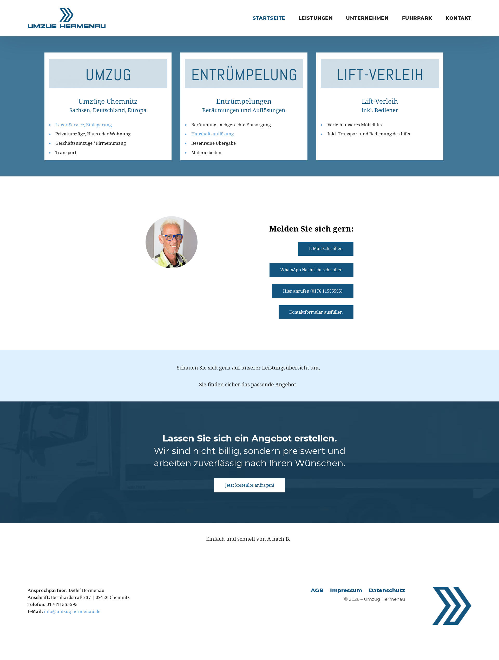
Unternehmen (367, 18)
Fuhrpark (417, 18)
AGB (317, 590)
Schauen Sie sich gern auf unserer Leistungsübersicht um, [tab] (248, 367)
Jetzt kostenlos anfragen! (249, 485)
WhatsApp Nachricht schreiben (311, 270)
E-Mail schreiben (326, 248)
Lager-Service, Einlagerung (83, 125)
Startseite (269, 18)
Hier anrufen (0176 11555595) (313, 291)
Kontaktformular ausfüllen (316, 312)
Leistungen (316, 18)
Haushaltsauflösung (212, 134)
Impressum (346, 590)
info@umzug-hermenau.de (72, 611)
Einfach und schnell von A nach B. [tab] (248, 538)
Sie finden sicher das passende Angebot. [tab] (248, 384)
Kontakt (458, 18)
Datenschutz (387, 590)
